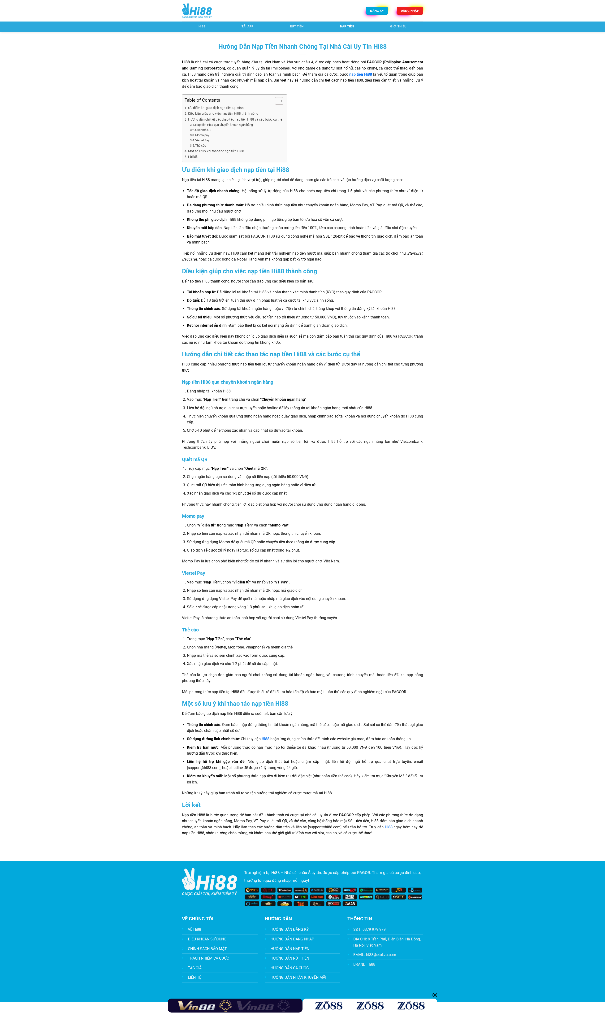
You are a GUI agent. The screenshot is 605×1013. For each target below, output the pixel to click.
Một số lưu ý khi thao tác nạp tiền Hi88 (216, 151)
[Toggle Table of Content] (277, 101)
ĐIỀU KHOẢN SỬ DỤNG (207, 939)
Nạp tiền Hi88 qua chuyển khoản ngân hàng (224, 124)
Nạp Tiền (347, 26)
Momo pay (202, 135)
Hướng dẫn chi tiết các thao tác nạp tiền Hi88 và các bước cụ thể (235, 119)
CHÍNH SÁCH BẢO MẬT (207, 949)
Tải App (248, 26)
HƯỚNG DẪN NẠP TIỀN (290, 949)
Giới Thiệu (398, 26)
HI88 (202, 26)
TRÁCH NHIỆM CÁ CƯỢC (208, 958)
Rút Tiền (297, 26)
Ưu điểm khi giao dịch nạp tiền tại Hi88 (216, 108)
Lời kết (193, 157)
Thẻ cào (200, 145)
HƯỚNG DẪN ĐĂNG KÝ (290, 929)
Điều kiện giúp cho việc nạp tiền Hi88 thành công (223, 114)
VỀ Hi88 (194, 929)
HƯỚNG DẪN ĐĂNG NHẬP (292, 939)
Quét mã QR (203, 130)
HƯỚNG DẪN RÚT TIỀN (290, 958)
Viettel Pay (202, 140)
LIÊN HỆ (194, 977)
